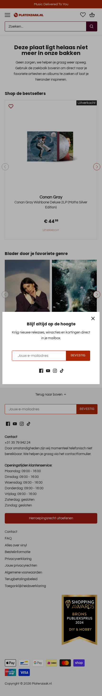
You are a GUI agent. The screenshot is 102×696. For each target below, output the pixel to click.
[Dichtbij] (93, 318)
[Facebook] (41, 370)
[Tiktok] (62, 370)
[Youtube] (48, 370)
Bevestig (78, 355)
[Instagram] (55, 370)
